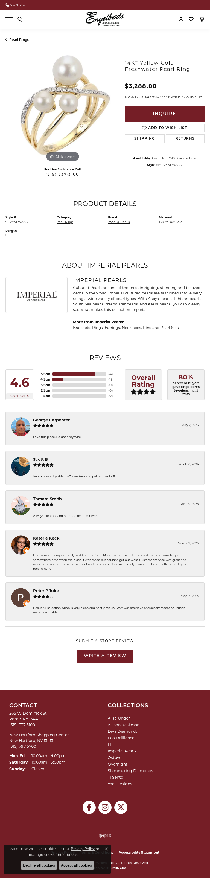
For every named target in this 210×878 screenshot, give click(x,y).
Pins (147, 327)
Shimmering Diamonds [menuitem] (130, 770)
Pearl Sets (170, 327)
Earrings (112, 327)
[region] (62, 106)
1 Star (45, 396)
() (110, 374)
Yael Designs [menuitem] (120, 783)
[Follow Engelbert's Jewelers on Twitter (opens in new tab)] (120, 807)
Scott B (40, 459)
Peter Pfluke (46, 590)
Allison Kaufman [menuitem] (123, 724)
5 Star (45, 374)
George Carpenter (51, 420)
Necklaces (131, 327)
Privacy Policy (83, 849)
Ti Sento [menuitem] (115, 777)
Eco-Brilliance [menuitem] (121, 737)
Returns (185, 138)
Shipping (144, 138)
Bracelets (81, 327)
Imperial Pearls (119, 222)
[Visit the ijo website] (105, 836)
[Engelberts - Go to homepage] (105, 19)
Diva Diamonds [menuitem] (123, 731)
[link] (16, 5)
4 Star (45, 379)
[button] (19, 19)
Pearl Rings (19, 39)
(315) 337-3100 (62, 174)
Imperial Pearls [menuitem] (122, 751)
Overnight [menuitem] (117, 764)
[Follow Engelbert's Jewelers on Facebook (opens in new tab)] (89, 807)
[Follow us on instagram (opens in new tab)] (105, 807)
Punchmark (116, 868)
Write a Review (105, 656)
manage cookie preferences (53, 854)
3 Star (45, 385)
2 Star (45, 390)
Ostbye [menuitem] (114, 757)
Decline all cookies (39, 865)
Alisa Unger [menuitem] (119, 718)
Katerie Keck (46, 538)
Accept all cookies (76, 865)
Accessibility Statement (139, 852)
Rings (97, 327)
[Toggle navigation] (9, 19)
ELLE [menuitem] (112, 744)
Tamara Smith (47, 498)
